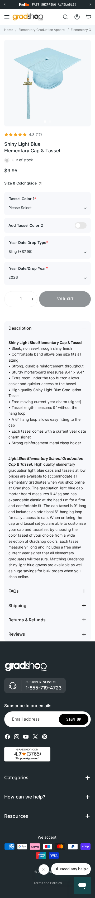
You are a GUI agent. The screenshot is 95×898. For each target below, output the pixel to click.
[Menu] (7, 17)
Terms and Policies (48, 883)
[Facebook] (7, 737)
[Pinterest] (44, 737)
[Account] (77, 17)
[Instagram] (16, 737)
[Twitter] (35, 737)
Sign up (73, 719)
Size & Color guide (21, 183)
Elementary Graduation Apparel (41, 30)
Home (8, 30)
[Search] (65, 17)
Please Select (20, 207)
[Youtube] (26, 737)
